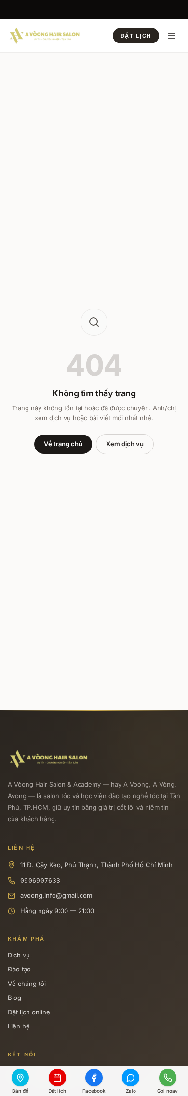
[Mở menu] (171, 35)
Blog (14, 997)
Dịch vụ (19, 955)
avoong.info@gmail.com (56, 895)
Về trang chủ (63, 444)
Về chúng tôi (27, 983)
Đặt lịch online (29, 1012)
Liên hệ (19, 1026)
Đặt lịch (136, 35)
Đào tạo (19, 969)
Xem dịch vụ (125, 444)
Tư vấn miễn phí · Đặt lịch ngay (94, 10)
